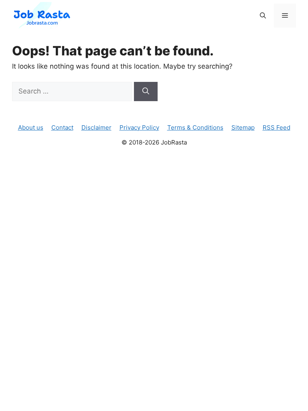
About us (30, 127)
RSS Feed (276, 127)
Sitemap (243, 127)
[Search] (146, 91)
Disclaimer (96, 127)
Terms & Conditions (195, 127)
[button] (263, 16)
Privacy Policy (139, 127)
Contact (62, 127)
